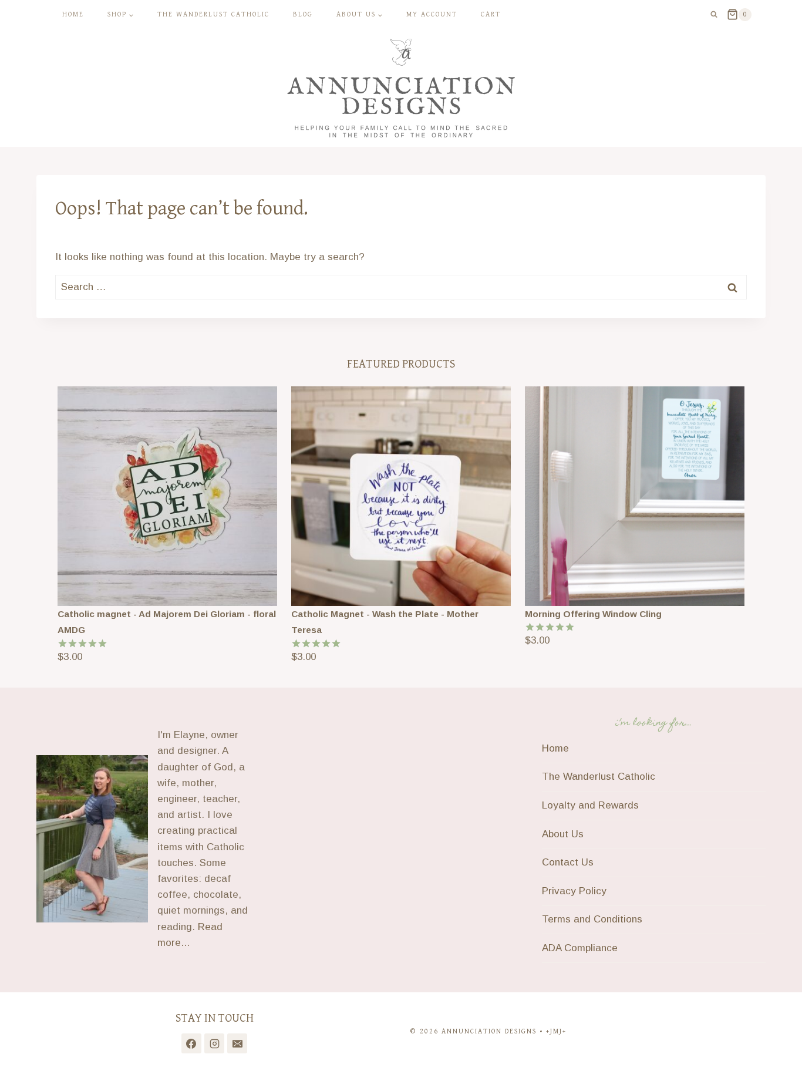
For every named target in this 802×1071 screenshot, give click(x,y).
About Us (563, 834)
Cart (491, 14)
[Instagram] (214, 1043)
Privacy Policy (574, 891)
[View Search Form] (714, 15)
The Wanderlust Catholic (213, 14)
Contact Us (568, 862)
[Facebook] (191, 1043)
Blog (303, 14)
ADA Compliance (580, 948)
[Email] (237, 1043)
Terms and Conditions (592, 919)
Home (73, 14)
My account (431, 14)
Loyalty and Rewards (590, 805)
